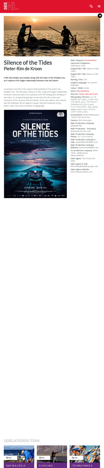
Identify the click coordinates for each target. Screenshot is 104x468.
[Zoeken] (91, 6)
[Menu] (99, 6)
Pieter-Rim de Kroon (88, 94)
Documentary (90, 60)
